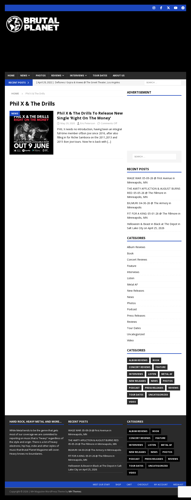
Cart (129, 484)
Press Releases (136, 315)
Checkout (142, 484)
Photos (41, 75)
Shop (118, 484)
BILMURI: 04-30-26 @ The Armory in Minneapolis (94, 450)
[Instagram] (154, 8)
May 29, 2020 (67, 123)
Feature (131, 266)
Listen (130, 278)
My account (161, 484)
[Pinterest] (183, 8)
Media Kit (178, 484)
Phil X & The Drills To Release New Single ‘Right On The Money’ (90, 115)
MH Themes (75, 491)
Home (11, 75)
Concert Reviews (137, 259)
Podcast (132, 309)
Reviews (56, 75)
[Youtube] (175, 8)
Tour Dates (100, 75)
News (23, 75)
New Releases (135, 290)
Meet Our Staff (101, 484)
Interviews (77, 75)
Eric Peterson (87, 123)
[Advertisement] (129, 41)
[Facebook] (161, 8)
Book (130, 253)
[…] (109, 141)
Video (130, 340)
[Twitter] (168, 8)
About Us (118, 75)
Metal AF (132, 284)
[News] (31, 133)
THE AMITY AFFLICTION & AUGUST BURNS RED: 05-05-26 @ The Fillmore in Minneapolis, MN (153, 193)
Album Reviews (136, 247)
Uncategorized (136, 334)
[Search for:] (162, 82)
